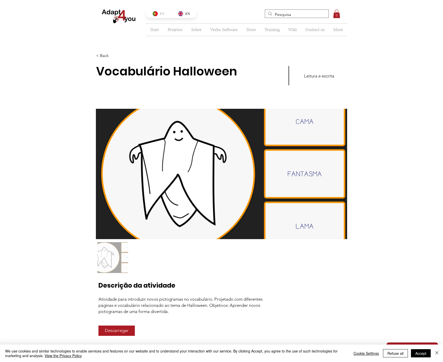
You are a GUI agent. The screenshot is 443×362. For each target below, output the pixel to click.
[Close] (437, 353)
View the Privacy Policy (63, 355)
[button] (336, 13)
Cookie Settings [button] (366, 353)
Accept (420, 353)
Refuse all (395, 353)
